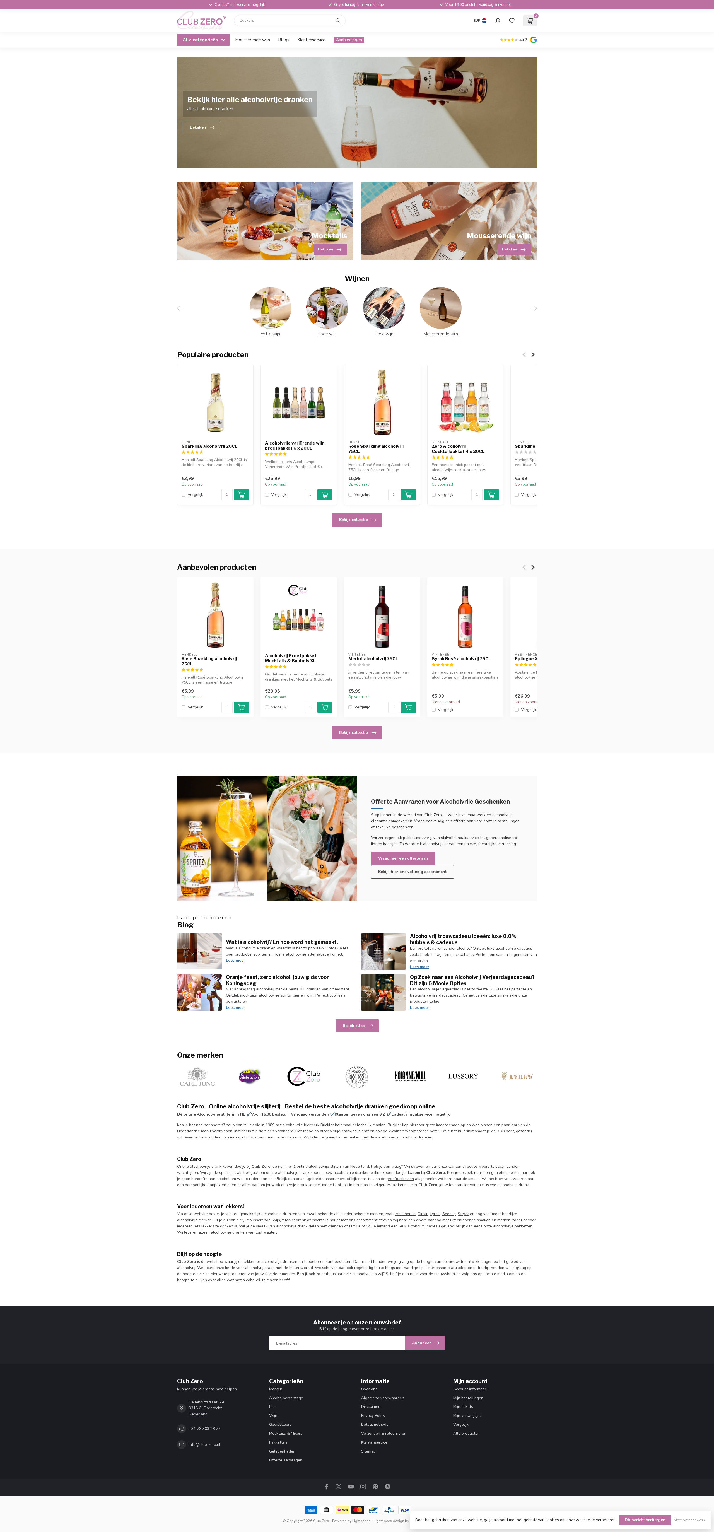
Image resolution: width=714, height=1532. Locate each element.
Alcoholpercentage (286, 1398)
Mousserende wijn (252, 40)
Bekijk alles (354, 1025)
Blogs (283, 40)
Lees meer (235, 960)
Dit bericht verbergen (645, 1520)
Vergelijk (195, 495)
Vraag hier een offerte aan (403, 858)
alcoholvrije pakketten (512, 1226)
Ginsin (423, 1214)
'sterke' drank (294, 1220)
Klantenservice (311, 40)
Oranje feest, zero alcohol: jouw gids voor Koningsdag (277, 980)
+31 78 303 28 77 (204, 1428)
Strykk (463, 1214)
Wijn (273, 1415)
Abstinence (405, 1214)
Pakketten (278, 1442)
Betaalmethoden (376, 1424)
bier (240, 1220)
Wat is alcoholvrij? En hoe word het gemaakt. (282, 942)
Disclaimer (370, 1406)
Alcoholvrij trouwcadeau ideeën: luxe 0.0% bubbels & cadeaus (463, 939)
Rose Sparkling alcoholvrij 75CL (376, 449)
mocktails (320, 1220)
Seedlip (449, 1214)
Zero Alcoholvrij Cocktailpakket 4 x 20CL (458, 449)
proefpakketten (400, 1178)
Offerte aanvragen (285, 1460)
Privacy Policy (373, 1415)
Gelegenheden (282, 1451)
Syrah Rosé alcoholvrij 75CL (461, 658)
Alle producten (466, 1433)
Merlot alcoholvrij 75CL (373, 658)
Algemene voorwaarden (382, 1398)
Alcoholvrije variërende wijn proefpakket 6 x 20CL (294, 446)
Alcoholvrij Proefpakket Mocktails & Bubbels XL (291, 658)
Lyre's (435, 1214)
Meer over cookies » (690, 1519)
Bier (272, 1406)
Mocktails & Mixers (285, 1433)
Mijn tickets (463, 1406)
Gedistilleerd (280, 1424)
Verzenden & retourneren (383, 1433)
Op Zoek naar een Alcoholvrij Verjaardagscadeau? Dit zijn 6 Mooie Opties (472, 980)
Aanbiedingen (349, 40)
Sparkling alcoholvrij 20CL (210, 446)
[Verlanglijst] (512, 20)
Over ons (369, 1389)
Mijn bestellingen (468, 1398)
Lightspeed (361, 1520)
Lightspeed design (389, 1520)
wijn (276, 1220)
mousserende (259, 1220)
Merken (275, 1389)
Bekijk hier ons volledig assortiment (412, 871)
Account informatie (470, 1389)
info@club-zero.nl (204, 1444)
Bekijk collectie (353, 519)
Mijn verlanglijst (467, 1415)
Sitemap (368, 1451)
